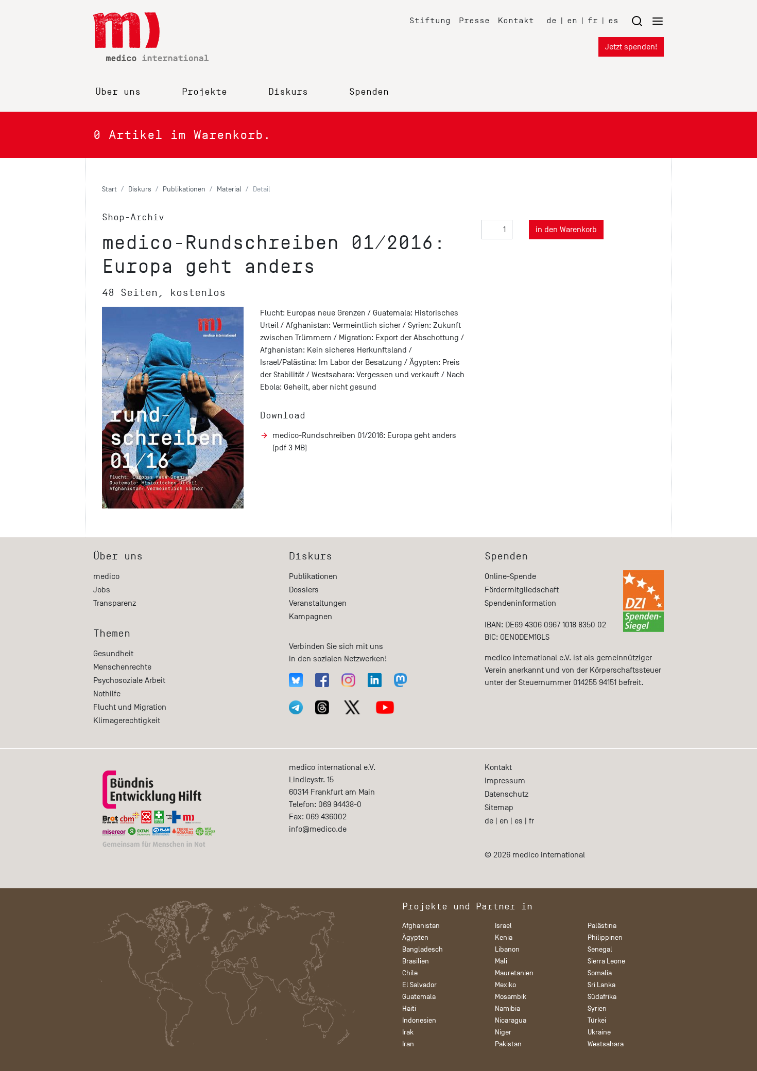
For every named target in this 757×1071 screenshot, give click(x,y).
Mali (501, 961)
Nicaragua (510, 1020)
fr (593, 20)
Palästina (602, 925)
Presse (474, 20)
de (551, 20)
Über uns (118, 91)
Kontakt (516, 20)
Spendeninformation (520, 603)
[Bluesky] (296, 680)
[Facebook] (322, 680)
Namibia (507, 1008)
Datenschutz (506, 794)
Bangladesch (422, 949)
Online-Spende (510, 576)
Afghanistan (421, 925)
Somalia (600, 973)
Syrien (597, 1008)
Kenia (503, 937)
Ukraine (599, 1032)
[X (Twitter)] (352, 707)
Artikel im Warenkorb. (182, 135)
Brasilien (415, 961)
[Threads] (322, 707)
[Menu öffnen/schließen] (647, 20)
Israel (503, 925)
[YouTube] (384, 707)
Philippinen (605, 937)
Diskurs (288, 91)
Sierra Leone (606, 961)
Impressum (505, 780)
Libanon (507, 949)
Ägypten (415, 937)
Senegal (600, 949)
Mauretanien (514, 973)
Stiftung (430, 20)
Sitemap (499, 807)
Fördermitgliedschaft (522, 589)
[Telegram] (296, 707)
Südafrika (602, 996)
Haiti (409, 1008)
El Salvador (419, 985)
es (613, 20)
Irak (408, 1032)
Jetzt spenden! (631, 46)
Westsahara (606, 1044)
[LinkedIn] (375, 680)
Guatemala (419, 996)
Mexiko (505, 985)
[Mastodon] (400, 680)
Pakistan (508, 1044)
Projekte (204, 91)
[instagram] (348, 680)
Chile (410, 973)
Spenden (369, 91)
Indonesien (419, 1020)
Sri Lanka (601, 985)
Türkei (597, 1020)
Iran (408, 1044)
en (572, 20)
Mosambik (510, 996)
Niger (503, 1032)
